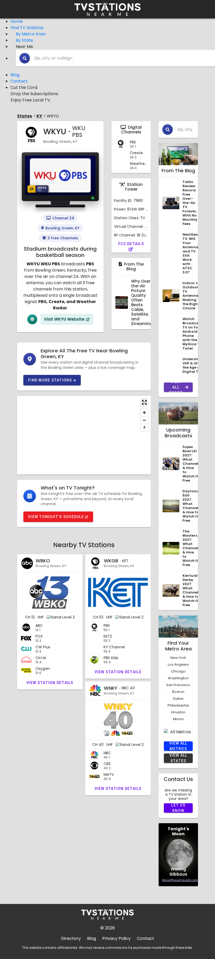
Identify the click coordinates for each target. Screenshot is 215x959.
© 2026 (107, 928)
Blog (14, 75)
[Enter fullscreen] (144, 402)
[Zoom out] (144, 420)
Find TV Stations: (27, 28)
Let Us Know (178, 808)
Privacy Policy (116, 938)
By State (24, 40)
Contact (19, 81)
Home (16, 21)
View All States (178, 758)
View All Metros (178, 746)
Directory (71, 938)
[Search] (24, 58)
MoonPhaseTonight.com (180, 880)
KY (39, 116)
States (24, 116)
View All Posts (176, 387)
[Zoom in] (144, 412)
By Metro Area (30, 34)
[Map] (84, 435)
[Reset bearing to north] (144, 428)
